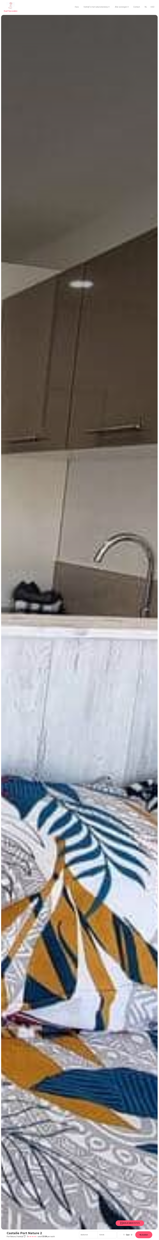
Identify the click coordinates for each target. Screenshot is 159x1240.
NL (146, 7)
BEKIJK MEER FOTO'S (131, 1223)
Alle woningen (122, 7)
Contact (136, 7)
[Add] (131, 1234)
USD (152, 7)
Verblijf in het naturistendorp (96, 7)
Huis (77, 7)
